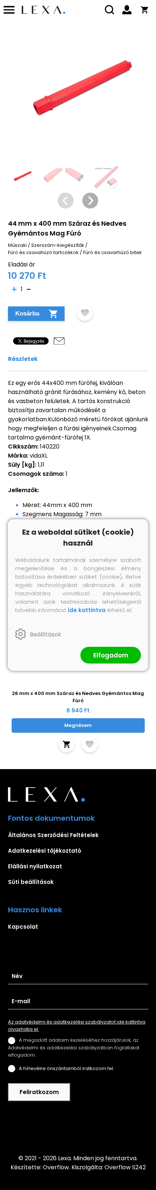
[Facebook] (78, 1127)
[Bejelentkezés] (127, 10)
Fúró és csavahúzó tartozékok (43, 252)
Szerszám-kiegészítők (57, 245)
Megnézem (78, 725)
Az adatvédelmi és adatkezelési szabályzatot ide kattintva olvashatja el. (76, 1025)
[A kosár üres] (144, 10)
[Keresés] (110, 10)
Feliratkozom (39, 1092)
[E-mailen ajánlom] (59, 341)
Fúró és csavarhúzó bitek (112, 252)
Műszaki (17, 245)
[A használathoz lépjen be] (85, 313)
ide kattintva (87, 610)
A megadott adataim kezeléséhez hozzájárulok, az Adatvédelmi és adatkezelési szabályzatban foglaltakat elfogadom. (73, 1047)
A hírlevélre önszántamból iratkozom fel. (66, 1068)
